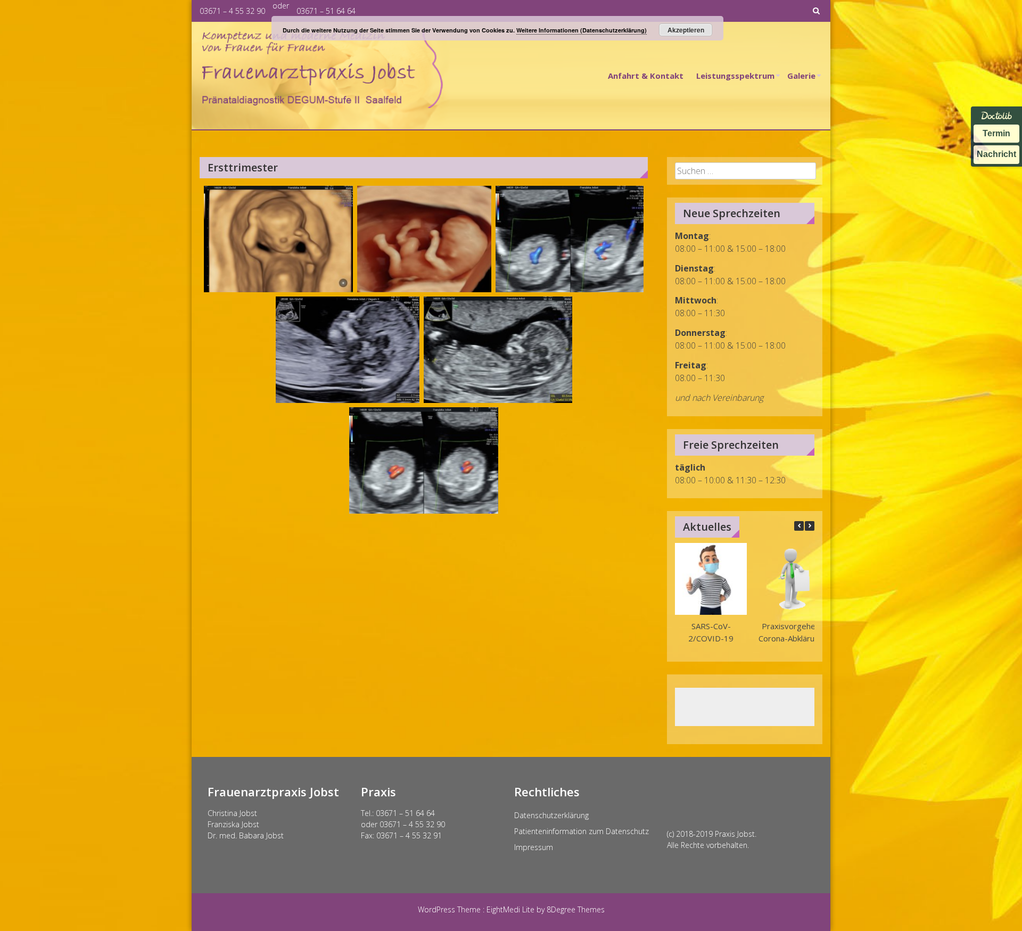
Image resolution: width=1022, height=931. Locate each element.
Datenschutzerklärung (551, 815)
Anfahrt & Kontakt (645, 75)
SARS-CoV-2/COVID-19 (710, 632)
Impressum (533, 847)
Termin (996, 133)
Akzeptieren (685, 30)
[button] (809, 526)
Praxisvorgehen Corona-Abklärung (790, 632)
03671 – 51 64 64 (326, 11)
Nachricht (996, 154)
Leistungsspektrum (735, 75)
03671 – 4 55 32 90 (232, 11)
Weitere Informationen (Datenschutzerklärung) (581, 30)
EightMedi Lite (512, 909)
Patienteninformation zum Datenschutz (581, 831)
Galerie (801, 75)
